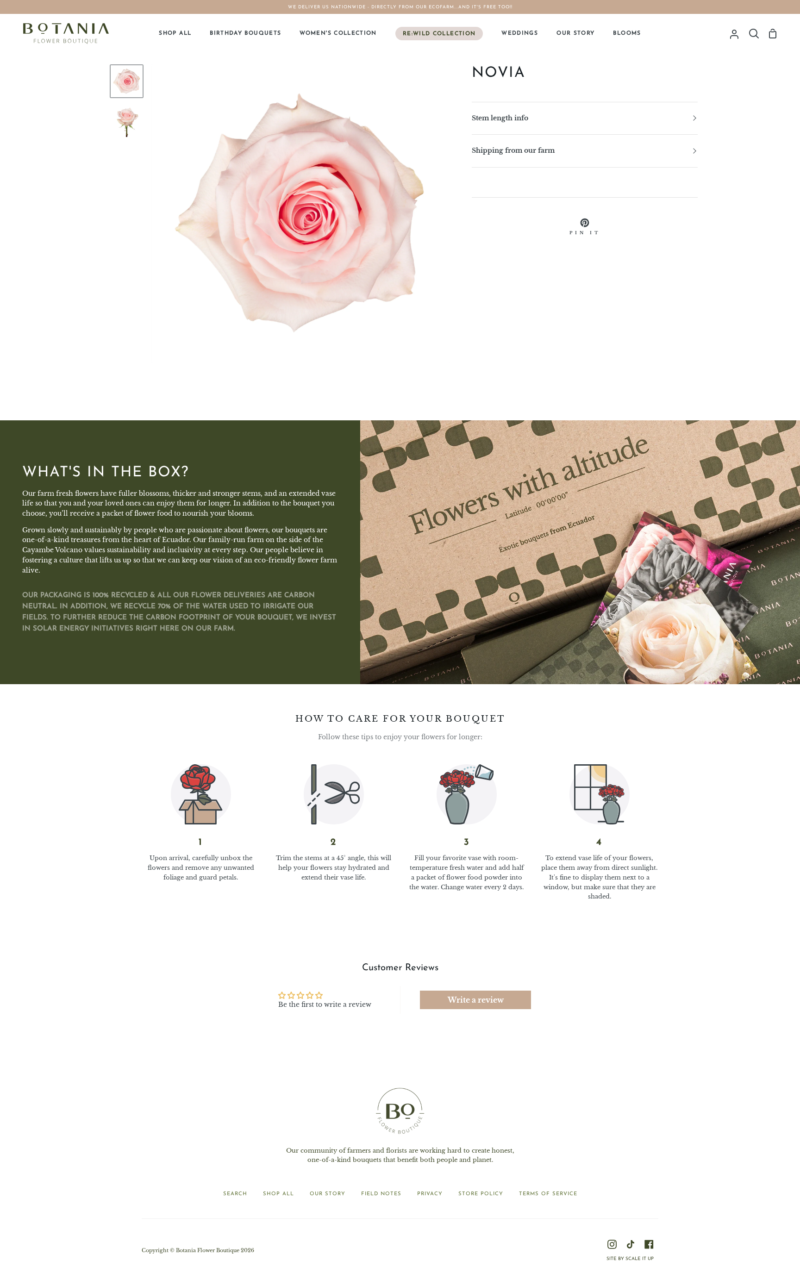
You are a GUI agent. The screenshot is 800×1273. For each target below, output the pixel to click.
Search (235, 1194)
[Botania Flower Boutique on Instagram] (612, 1244)
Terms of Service (548, 1194)
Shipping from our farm (513, 151)
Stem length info (500, 118)
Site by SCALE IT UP (630, 1258)
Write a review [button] (476, 1000)
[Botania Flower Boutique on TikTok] (630, 1244)
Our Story (327, 1194)
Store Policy (480, 1194)
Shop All (278, 1194)
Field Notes (381, 1194)
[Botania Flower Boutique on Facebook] (649, 1244)
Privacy (430, 1194)
